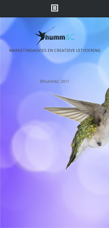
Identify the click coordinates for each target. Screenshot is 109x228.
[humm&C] (54, 43)
